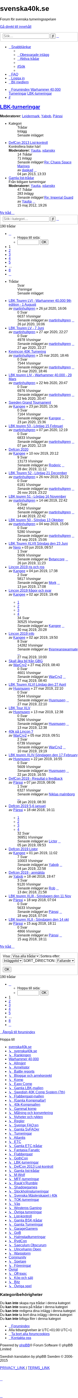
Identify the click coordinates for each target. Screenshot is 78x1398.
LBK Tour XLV (19, 708)
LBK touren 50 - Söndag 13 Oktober (36, 520)
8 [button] (10, 270)
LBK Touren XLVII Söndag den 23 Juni (38, 543)
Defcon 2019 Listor (23, 849)
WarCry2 (20, 665)
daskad (27, 170)
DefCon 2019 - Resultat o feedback (36, 778)
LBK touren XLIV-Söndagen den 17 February (43, 755)
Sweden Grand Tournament (30, 402)
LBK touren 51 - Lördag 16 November (37, 496)
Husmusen (21, 688)
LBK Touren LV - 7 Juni (26, 328)
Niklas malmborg (62, 794)
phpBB (24, 1345)
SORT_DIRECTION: (39, 961)
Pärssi (58, 116)
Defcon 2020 (18, 449)
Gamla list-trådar (21, 178)
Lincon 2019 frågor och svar (30, 590)
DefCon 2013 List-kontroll (28, 143)
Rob (52, 888)
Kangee (19, 406)
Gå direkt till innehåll (15, 27)
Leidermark (30, 116)
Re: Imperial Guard (58, 197)
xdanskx (48, 150)
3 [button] (10, 254)
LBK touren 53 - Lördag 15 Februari (36, 426)
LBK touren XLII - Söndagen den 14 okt (39, 919)
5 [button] (10, 262)
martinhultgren (24, 308)
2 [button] (10, 250)
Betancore (57, 559)
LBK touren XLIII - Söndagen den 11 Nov (40, 896)
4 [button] (10, 258)
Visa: (7, 956)
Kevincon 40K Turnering (27, 351)
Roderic (55, 465)
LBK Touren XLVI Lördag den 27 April (37, 684)
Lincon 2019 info (21, 633)
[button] (10, 233)
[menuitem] (33, 55)
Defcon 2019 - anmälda (27, 872)
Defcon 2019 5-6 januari (27, 806)
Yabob (46, 116)
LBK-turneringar (20, 107)
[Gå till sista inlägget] (73, 320)
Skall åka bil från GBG (26, 661)
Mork (52, 583)
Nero (17, 547)
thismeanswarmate (63, 649)
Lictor (53, 841)
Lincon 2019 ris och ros (26, 567)
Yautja (36, 150)
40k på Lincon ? (21, 731)
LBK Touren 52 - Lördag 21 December (38, 473)
